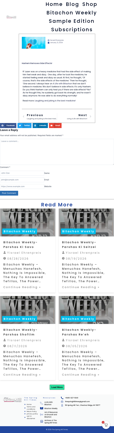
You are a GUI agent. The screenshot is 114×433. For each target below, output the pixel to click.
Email (46, 180)
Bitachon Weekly (72, 12)
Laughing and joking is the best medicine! (55, 100)
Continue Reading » (22, 287)
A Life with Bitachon (62, 83)
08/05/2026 (76, 346)
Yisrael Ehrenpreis (24, 253)
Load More (57, 387)
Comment (5, 167)
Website (47, 186)
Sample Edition (72, 21)
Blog (72, 4)
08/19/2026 (75, 259)
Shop (89, 4)
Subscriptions (72, 29)
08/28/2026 (17, 259)
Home (54, 4)
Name (47, 173)
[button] (8, 125)
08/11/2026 (16, 346)
